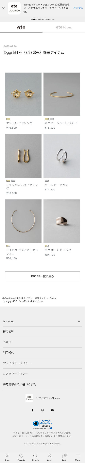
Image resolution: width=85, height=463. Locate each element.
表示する (78, 8)
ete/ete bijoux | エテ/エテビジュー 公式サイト (24, 298)
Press (53, 298)
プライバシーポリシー (17, 363)
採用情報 (8, 331)
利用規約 (8, 352)
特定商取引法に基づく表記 (19, 384)
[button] (35, 457)
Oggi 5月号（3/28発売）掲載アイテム (24, 301)
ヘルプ (7, 342)
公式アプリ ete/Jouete (48, 398)
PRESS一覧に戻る (42, 276)
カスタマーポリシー (15, 374)
